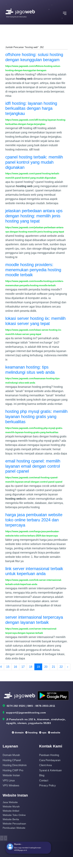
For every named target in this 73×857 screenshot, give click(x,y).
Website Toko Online (14, 815)
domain (19, 732)
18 (30, 666)
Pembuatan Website (14, 827)
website (55, 732)
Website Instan (11, 775)
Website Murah (11, 806)
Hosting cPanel (12, 760)
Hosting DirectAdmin (15, 765)
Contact (43, 780)
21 (53, 666)
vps (43, 732)
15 (7, 666)
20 (45, 666)
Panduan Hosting (49, 755)
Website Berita (11, 819)
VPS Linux (9, 780)
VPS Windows (11, 785)
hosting (32, 732)
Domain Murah (11, 755)
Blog (41, 775)
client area (45, 765)
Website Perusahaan (14, 823)
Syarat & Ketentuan (50, 770)
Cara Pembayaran (49, 760)
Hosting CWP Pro (13, 770)
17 (23, 666)
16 (15, 666)
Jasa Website (10, 802)
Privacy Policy (47, 785)
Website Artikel (11, 810)
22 (61, 666)
